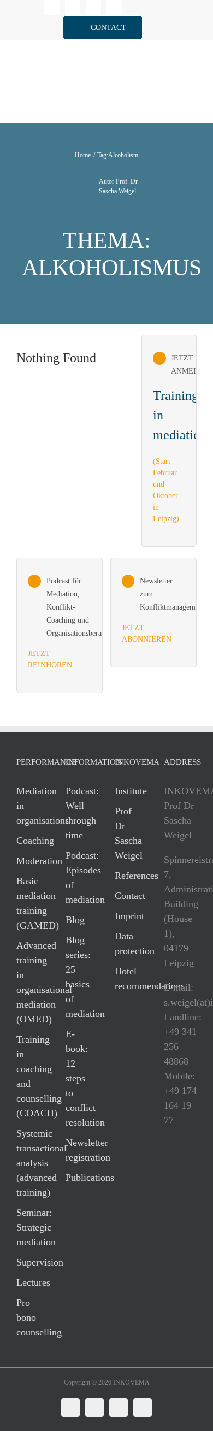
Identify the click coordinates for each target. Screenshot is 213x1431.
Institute (128, 790)
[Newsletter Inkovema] (153, 612)
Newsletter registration (79, 1150)
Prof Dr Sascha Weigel (128, 833)
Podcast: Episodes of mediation (79, 877)
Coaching (30, 840)
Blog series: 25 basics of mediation (79, 977)
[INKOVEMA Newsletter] (169, 441)
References (128, 875)
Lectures (30, 1282)
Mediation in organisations (30, 805)
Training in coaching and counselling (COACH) (30, 1076)
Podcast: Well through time (79, 813)
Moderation (30, 860)
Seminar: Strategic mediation (30, 1227)
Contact (128, 895)
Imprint (128, 915)
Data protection (128, 943)
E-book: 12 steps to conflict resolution (79, 1078)
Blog (75, 919)
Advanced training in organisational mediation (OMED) (30, 982)
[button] (103, 27)
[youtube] (114, 7)
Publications (79, 1177)
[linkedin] (52, 7)
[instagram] (93, 7)
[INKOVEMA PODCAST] (59, 625)
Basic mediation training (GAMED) (30, 903)
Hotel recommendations (128, 978)
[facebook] (72, 7)
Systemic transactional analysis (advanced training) (30, 1163)
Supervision (30, 1262)
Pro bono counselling (30, 1317)
